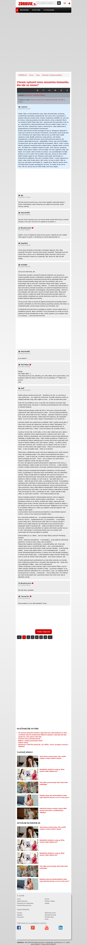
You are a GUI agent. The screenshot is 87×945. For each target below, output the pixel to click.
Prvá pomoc (20, 917)
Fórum (31, 75)
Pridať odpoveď (43, 632)
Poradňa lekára (49, 917)
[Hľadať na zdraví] (37, 90)
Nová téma (36, 10)
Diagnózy (19, 915)
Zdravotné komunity (50, 915)
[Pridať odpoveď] (61, 90)
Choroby (19, 913)
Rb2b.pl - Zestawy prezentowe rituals (30, 740)
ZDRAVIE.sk (23, 75)
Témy (38, 75)
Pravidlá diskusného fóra (24, 905)
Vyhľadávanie (49, 10)
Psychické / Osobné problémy (52, 75)
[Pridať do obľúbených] (43, 90)
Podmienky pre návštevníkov (25, 903)
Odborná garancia (22, 901)
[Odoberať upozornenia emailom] (49, 90)
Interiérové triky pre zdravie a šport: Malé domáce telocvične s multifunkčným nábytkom (53, 810)
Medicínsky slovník (50, 913)
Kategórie (25, 10)
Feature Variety (23, 742)
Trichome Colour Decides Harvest (29, 738)
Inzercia (47, 899)
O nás (18, 899)
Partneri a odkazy (50, 901)
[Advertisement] (43, 27)
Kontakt (47, 903)
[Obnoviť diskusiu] (55, 90)
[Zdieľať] (67, 90)
